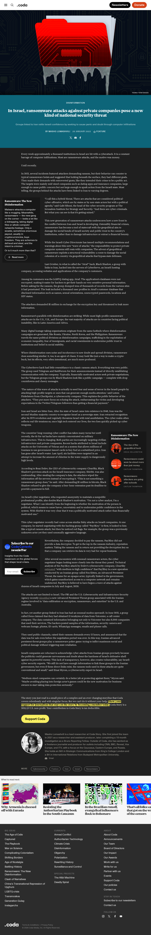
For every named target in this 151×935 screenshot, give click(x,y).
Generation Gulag (14, 901)
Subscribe (29, 571)
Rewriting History (63, 862)
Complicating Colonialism (19, 853)
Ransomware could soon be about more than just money (134, 462)
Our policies (110, 885)
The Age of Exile (14, 834)
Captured (10, 839)
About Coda (110, 834)
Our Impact (110, 853)
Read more (16, 257)
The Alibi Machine (64, 877)
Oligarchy (59, 853)
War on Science (13, 848)
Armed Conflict (62, 834)
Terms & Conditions (30, 924)
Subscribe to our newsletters (120, 900)
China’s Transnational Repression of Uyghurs (25, 885)
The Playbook (12, 843)
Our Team (109, 843)
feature (101, 132)
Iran (66, 769)
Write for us (110, 866)
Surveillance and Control (68, 866)
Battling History (13, 866)
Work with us (111, 862)
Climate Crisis (62, 843)
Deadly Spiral (61, 882)
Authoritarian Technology (68, 839)
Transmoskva (12, 896)
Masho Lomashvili (59, 132)
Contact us (110, 889)
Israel (77, 769)
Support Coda (35, 718)
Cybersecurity (39, 769)
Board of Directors (114, 848)
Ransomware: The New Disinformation (18, 872)
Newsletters (120, 5)
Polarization (60, 857)
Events (107, 876)
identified (44, 598)
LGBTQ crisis (12, 891)
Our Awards (110, 857)
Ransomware (92, 769)
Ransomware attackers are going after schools (134, 479)
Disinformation (75, 103)
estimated (50, 569)
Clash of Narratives (15, 879)
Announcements (113, 839)
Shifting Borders (14, 857)
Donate (139, 5)
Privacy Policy (47, 924)
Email (51, 758)
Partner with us (112, 871)
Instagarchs (11, 905)
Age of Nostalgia (14, 862)
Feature (55, 769)
